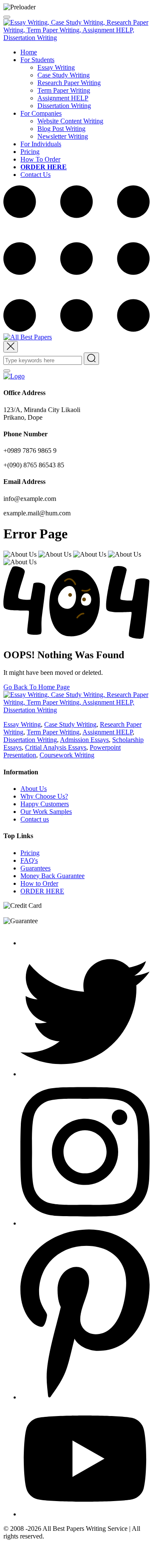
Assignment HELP (62, 98)
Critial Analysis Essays (55, 747)
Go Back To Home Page (36, 687)
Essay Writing (56, 67)
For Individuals (40, 144)
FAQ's (29, 860)
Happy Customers (44, 804)
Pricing (30, 151)
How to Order (39, 883)
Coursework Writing (67, 755)
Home (28, 52)
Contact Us (35, 174)
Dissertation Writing (64, 105)
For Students (37, 59)
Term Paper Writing (63, 90)
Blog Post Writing (61, 128)
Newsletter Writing (62, 136)
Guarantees (35, 868)
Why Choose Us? (44, 796)
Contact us (34, 819)
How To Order (40, 159)
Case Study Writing (63, 75)
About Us (33, 788)
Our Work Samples (46, 811)
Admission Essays (84, 739)
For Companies (41, 113)
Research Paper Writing (69, 82)
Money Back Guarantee (52, 875)
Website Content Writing (70, 121)
